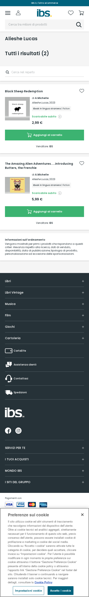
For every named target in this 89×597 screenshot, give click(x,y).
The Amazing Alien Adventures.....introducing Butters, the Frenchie (39, 166)
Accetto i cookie (60, 590)
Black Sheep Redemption (24, 91)
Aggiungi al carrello (47, 135)
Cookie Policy (43, 582)
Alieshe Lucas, (40, 102)
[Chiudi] (82, 514)
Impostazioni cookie (28, 590)
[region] (44, 552)
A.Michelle (42, 98)
